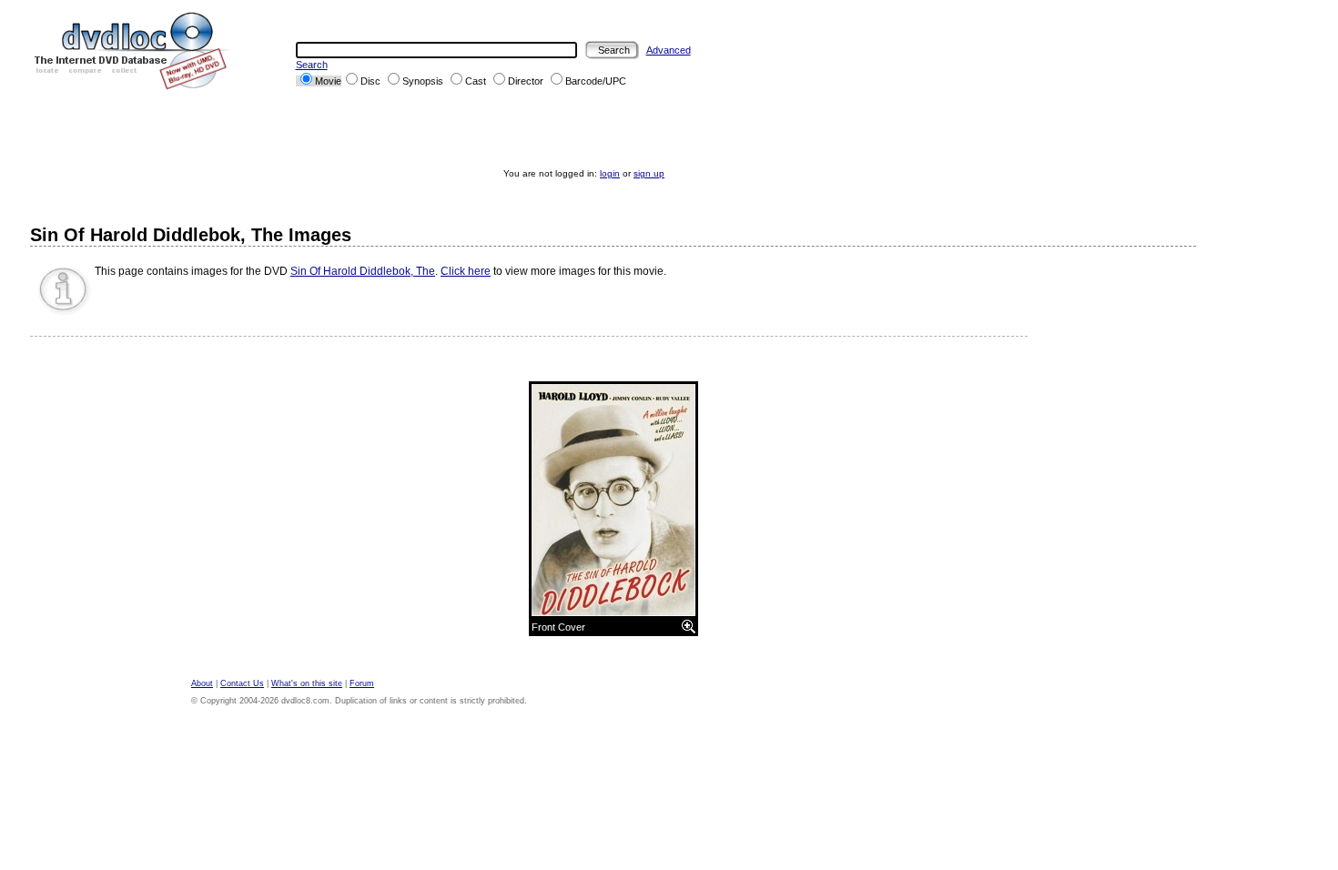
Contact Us (242, 683)
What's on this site (306, 683)
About (202, 683)
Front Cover (558, 627)
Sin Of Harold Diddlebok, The (362, 271)
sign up (649, 173)
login (610, 173)
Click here (466, 271)
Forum (362, 683)
